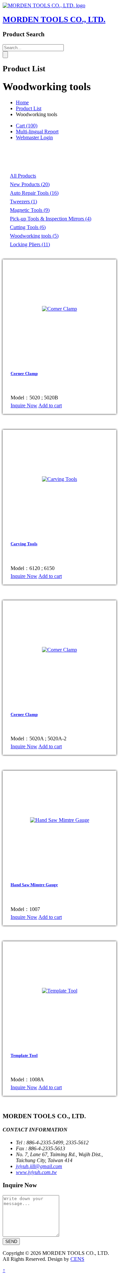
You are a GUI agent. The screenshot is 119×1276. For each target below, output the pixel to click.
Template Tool (24, 1055)
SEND (11, 1241)
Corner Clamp (24, 373)
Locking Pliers (30, 244)
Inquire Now (24, 405)
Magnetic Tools (30, 210)
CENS (77, 1259)
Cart (26, 125)
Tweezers (23, 201)
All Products (23, 176)
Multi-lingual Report (37, 131)
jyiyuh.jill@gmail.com (39, 1166)
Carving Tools (24, 543)
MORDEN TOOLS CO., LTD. (54, 19)
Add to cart (50, 405)
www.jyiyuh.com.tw (36, 1172)
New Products (30, 184)
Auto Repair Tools (34, 193)
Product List (28, 108)
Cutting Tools (28, 227)
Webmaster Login (34, 137)
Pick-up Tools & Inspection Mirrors (50, 218)
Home (22, 102)
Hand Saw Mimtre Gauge (34, 884)
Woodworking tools (34, 236)
